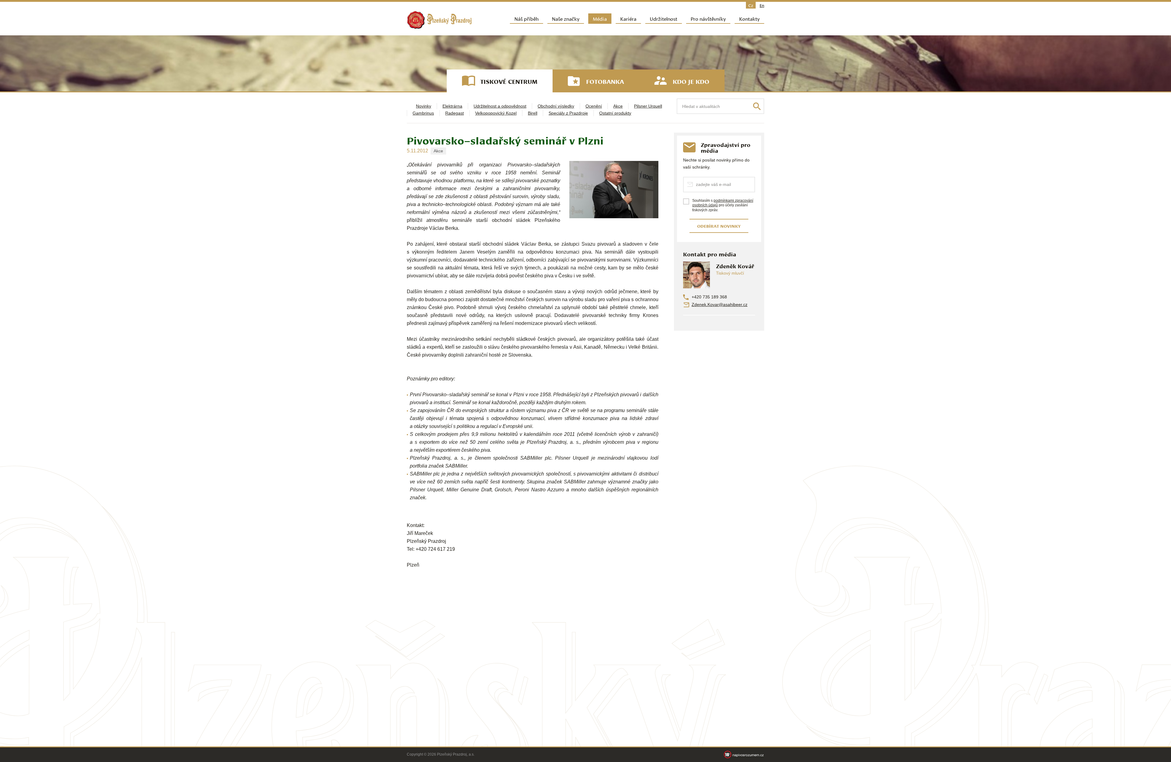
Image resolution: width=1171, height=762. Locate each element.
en (762, 5)
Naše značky (565, 18)
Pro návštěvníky (708, 18)
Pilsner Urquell (648, 106)
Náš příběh (526, 18)
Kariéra (628, 18)
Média (600, 18)
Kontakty (749, 18)
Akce (618, 106)
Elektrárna (452, 106)
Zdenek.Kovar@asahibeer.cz (719, 304)
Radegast (454, 113)
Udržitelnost (663, 18)
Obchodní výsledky (556, 106)
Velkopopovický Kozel (496, 113)
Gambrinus (423, 113)
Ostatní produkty (615, 113)
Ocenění (594, 106)
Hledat (757, 106)
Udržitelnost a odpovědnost (500, 106)
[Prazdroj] (439, 20)
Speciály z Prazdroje (568, 113)
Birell (532, 113)
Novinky (423, 106)
